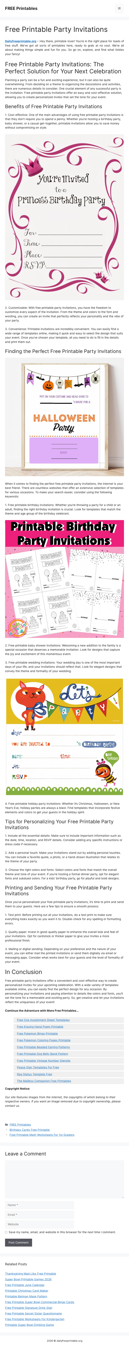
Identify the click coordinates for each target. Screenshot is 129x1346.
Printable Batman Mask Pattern (26, 1296)
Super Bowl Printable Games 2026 (28, 1279)
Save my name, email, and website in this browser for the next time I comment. (62, 1232)
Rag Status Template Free (34, 1074)
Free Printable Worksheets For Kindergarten (34, 1319)
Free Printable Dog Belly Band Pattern (42, 1054)
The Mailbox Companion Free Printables (44, 1081)
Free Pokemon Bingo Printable (37, 1033)
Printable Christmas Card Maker (26, 1290)
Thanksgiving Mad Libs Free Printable (30, 1273)
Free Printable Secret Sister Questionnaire (33, 1313)
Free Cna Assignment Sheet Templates (43, 1020)
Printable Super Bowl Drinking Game (29, 1325)
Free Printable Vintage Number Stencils (43, 1060)
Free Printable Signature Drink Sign (28, 1307)
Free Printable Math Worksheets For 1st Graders (42, 1135)
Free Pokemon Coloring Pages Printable (44, 1040)
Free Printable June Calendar (25, 1285)
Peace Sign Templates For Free (38, 1067)
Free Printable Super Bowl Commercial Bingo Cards (39, 1302)
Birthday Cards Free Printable (30, 1130)
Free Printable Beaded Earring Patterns (43, 1047)
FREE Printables (21, 8)
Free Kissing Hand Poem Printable (40, 1026)
